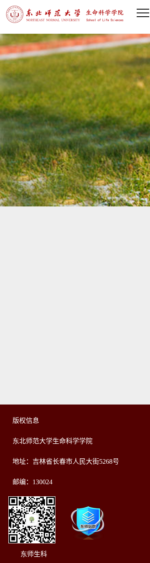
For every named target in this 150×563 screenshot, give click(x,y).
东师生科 (33, 554)
